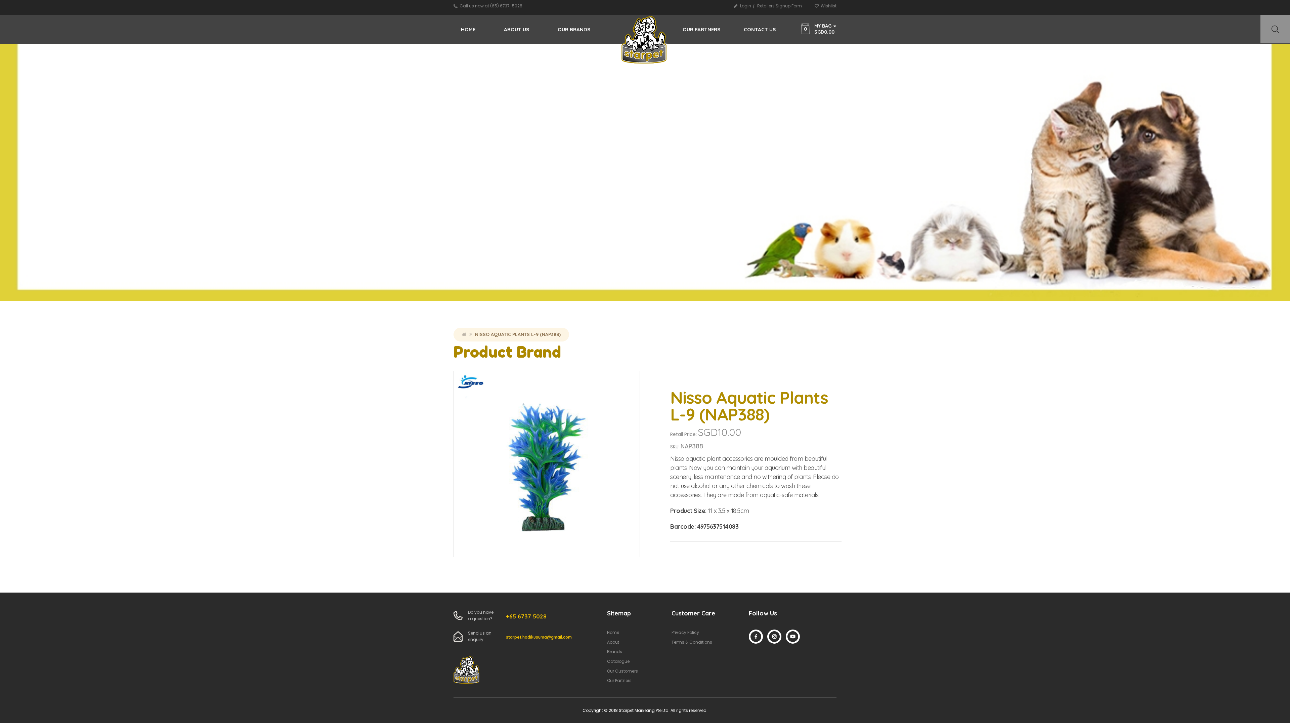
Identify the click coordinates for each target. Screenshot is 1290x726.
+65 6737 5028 (526, 616)
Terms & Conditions (692, 642)
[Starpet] (644, 43)
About (613, 642)
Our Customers (622, 671)
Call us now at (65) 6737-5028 (491, 6)
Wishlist (828, 6)
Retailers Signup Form (779, 6)
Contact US (760, 29)
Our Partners (619, 680)
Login (745, 6)
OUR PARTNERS (701, 29)
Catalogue (618, 661)
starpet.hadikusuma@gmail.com (539, 637)
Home (468, 29)
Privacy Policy (685, 632)
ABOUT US (516, 29)
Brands (614, 651)
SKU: (675, 446)
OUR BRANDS (574, 29)
